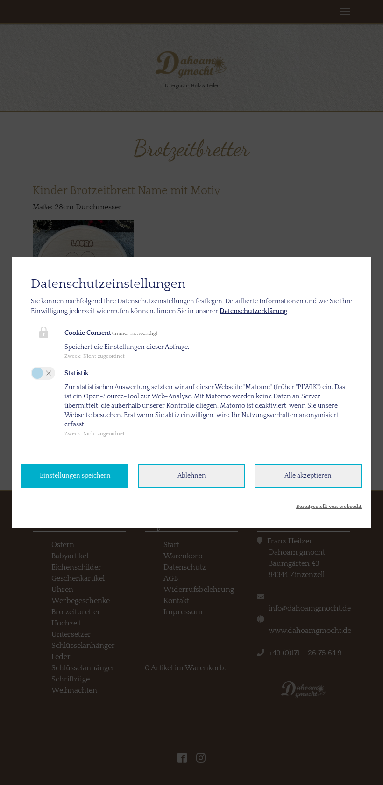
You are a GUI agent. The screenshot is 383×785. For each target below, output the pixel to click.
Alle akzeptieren (308, 475)
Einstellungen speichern (75, 475)
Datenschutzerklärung (253, 311)
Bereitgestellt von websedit (329, 506)
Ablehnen (191, 475)
